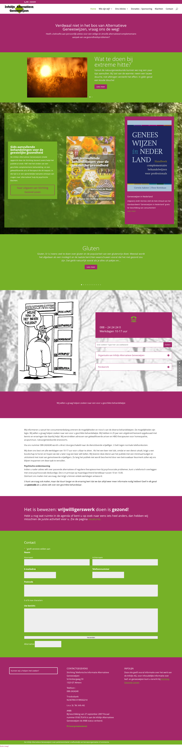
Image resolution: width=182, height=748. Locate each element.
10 (100, 284)
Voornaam (28, 557)
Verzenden (91, 637)
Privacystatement (77, 726)
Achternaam (97, 557)
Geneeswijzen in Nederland (140, 196)
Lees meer (100, 87)
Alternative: (29, 644)
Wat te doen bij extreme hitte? (113, 61)
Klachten (159, 9)
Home (93, 9)
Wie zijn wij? (104, 9)
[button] (4, 746)
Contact (169, 9)
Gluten (90, 248)
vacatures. (94, 519)
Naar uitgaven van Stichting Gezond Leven (32, 190)
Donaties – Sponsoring (141, 9)
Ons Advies (120, 9)
